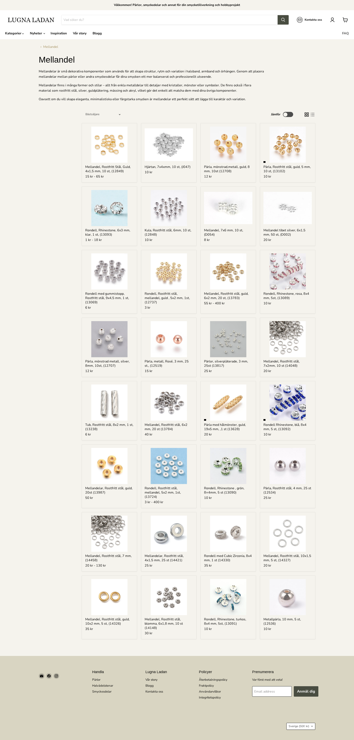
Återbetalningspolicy (213, 680)
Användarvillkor (210, 691)
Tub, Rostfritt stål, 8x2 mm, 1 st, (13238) (109, 427)
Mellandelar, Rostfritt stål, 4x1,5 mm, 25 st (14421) (164, 558)
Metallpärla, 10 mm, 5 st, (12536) (282, 621)
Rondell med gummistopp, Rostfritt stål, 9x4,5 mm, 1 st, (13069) (107, 298)
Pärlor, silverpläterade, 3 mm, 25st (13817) (226, 363)
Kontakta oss (154, 691)
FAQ (345, 33)
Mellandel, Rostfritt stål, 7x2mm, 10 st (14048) (281, 363)
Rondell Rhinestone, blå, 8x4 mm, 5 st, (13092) (284, 427)
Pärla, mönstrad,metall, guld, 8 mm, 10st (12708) (227, 169)
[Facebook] (49, 676)
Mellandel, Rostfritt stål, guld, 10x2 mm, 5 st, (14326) (107, 621)
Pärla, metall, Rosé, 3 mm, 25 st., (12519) (167, 363)
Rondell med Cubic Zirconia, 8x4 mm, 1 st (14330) (228, 558)
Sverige (299, 726)
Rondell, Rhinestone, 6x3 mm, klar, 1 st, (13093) (107, 232)
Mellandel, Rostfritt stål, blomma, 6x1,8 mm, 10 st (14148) (164, 623)
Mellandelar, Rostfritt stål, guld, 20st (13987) (109, 490)
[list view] (312, 114)
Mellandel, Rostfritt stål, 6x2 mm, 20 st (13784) (166, 427)
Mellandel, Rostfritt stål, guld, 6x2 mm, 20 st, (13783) (226, 295)
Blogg (97, 33)
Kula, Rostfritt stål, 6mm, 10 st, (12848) (168, 232)
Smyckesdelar (101, 691)
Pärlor (96, 680)
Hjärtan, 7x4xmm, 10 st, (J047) (168, 167)
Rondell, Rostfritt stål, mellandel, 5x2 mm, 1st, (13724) (163, 492)
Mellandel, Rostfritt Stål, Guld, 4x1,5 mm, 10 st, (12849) (108, 169)
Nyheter (36, 33)
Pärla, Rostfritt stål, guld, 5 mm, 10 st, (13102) (287, 169)
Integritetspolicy (210, 697)
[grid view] (307, 114)
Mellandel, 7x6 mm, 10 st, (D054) (223, 232)
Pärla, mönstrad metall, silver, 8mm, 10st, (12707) (107, 363)
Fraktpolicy (206, 686)
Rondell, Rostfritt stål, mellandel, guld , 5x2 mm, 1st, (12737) (167, 298)
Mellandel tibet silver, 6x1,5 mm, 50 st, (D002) (284, 232)
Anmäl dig (306, 691)
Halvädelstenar (102, 686)
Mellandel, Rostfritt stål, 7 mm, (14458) (108, 558)
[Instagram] (56, 676)
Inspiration (59, 33)
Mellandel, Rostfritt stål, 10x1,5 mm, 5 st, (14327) (287, 558)
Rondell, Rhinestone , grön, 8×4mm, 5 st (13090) (224, 490)
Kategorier (13, 33)
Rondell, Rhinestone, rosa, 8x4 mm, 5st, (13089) (286, 295)
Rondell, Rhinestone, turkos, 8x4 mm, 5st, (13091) (225, 621)
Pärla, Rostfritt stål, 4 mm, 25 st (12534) (287, 490)
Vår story (79, 33)
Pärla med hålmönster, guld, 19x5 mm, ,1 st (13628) (225, 427)
